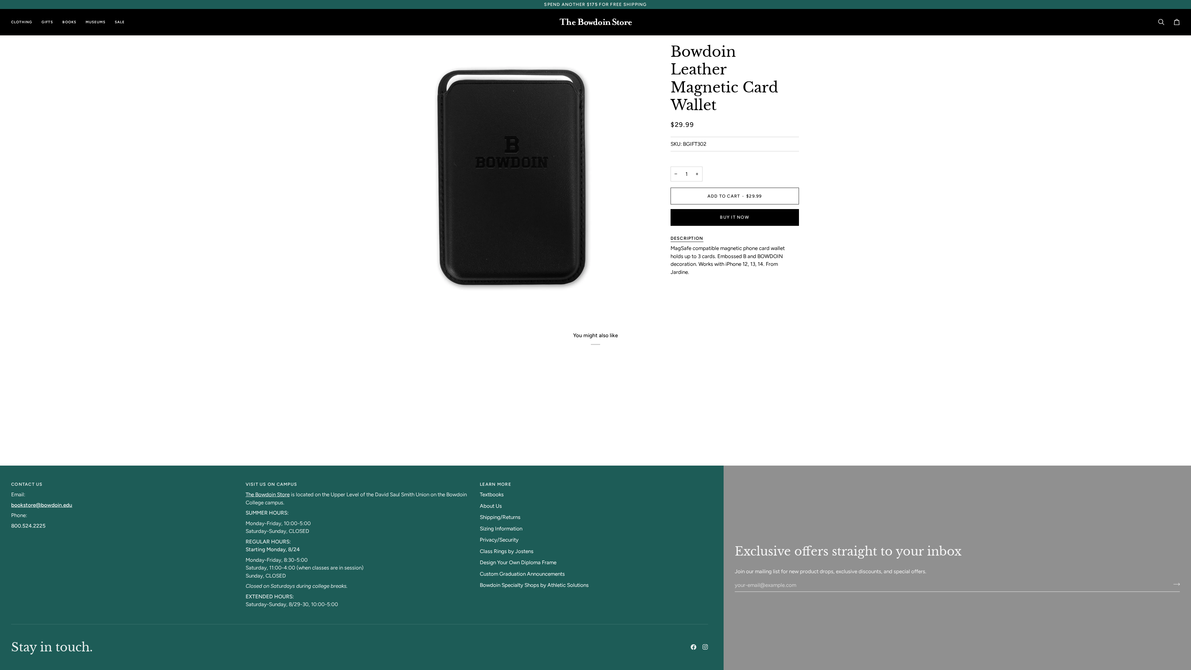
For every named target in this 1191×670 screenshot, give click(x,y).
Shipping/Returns (500, 517)
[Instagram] (705, 647)
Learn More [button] (495, 484)
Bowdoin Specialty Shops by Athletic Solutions (534, 585)
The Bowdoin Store (268, 494)
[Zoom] (393, 298)
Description (687, 238)
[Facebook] (693, 647)
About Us (491, 506)
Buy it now (734, 217)
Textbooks (492, 494)
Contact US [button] (27, 484)
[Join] (1175, 584)
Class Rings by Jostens (506, 551)
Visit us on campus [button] (271, 484)
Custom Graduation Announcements (522, 574)
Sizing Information (501, 528)
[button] (24, 22)
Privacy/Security (499, 540)
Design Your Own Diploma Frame (518, 562)
